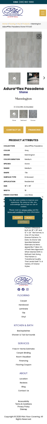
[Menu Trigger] (42, 13)
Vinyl (19, 24)
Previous (3, 77)
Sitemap (23, 409)
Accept (18, 217)
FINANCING (34, 129)
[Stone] (14, 114)
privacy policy (27, 210)
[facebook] (23, 290)
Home (4, 24)
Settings (23, 222)
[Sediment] (23, 114)
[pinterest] (19, 290)
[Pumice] (33, 114)
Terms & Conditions (23, 404)
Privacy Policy (23, 406)
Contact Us (13, 129)
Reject (29, 217)
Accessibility (23, 401)
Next (43, 77)
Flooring (12, 24)
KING (15, 2)
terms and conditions (16, 212)
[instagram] (27, 290)
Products (26, 24)
